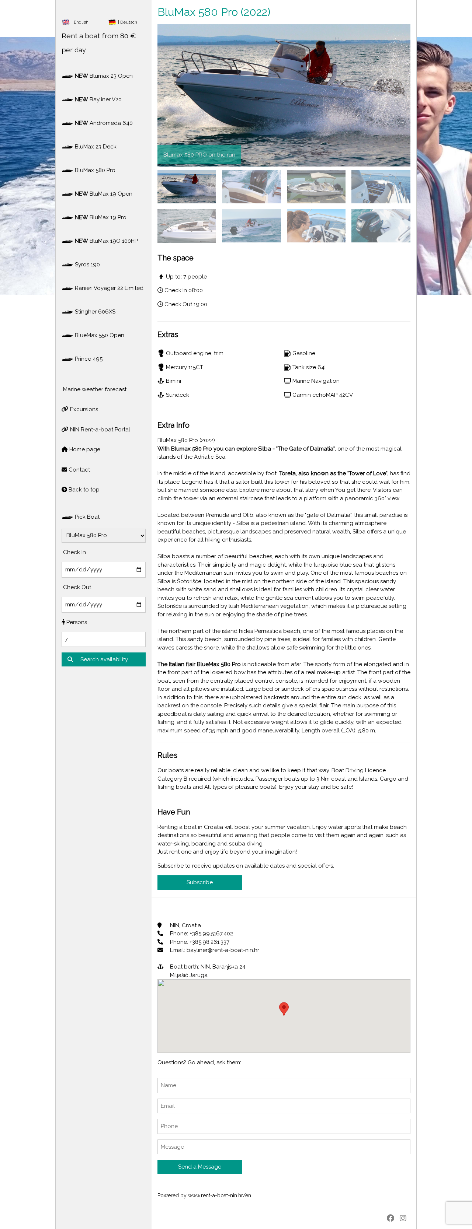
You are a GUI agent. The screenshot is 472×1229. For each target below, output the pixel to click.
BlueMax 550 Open (98, 335)
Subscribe (200, 882)
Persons (76, 622)
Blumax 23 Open (104, 76)
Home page (84, 449)
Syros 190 (86, 264)
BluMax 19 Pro (100, 217)
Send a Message (199, 1166)
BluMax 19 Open (103, 193)
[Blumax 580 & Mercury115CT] (380, 225)
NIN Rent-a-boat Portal (99, 429)
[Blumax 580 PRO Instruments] (316, 225)
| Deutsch (127, 22)
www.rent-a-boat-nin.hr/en (219, 1195)
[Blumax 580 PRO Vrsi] (316, 186)
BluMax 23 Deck (95, 146)
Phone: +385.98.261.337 (199, 942)
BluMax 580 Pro (94, 170)
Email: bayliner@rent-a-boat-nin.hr (214, 950)
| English (80, 22)
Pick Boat (86, 517)
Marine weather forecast (94, 389)
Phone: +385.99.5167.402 (201, 933)
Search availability (103, 659)
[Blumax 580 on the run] (186, 186)
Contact (78, 469)
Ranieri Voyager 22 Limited (108, 288)
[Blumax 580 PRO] (251, 225)
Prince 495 (88, 359)
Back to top (83, 489)
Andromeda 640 (104, 123)
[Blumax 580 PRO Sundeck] (186, 225)
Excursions (83, 409)
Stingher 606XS (94, 311)
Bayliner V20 (98, 99)
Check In (74, 552)
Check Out (76, 587)
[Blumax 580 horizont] (380, 186)
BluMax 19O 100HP (106, 241)
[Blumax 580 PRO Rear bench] (251, 186)
